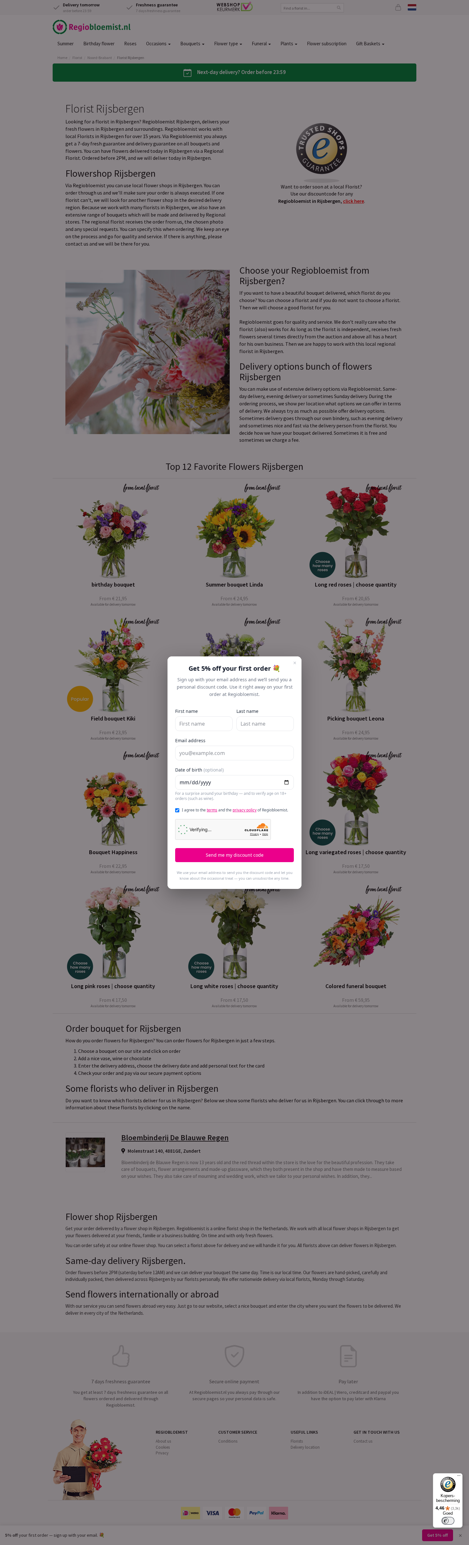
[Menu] (459, 1477)
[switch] (448, 1521)
